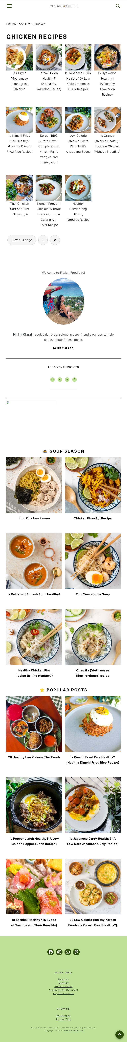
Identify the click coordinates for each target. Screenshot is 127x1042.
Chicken (40, 24)
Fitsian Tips (63, 1019)
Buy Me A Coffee (63, 993)
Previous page (21, 240)
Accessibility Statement (63, 990)
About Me (63, 979)
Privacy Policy (64, 986)
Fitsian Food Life (18, 24)
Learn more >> (63, 347)
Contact (63, 983)
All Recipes (63, 1015)
